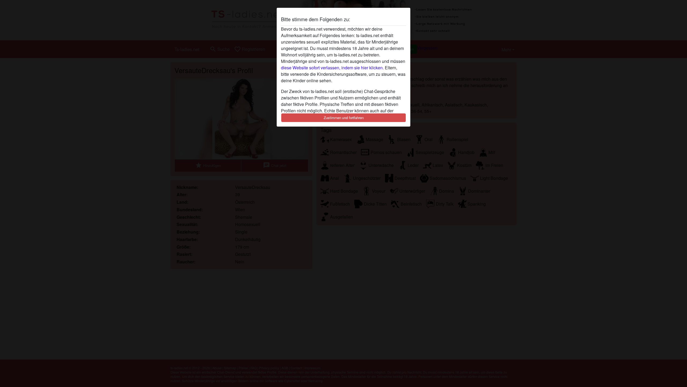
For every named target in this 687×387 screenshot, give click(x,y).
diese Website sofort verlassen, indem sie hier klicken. (332, 67)
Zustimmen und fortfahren (344, 117)
